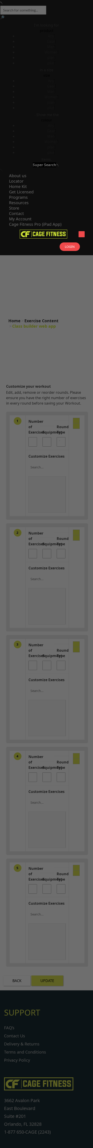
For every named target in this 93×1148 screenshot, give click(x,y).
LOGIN (70, 246)
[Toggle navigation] (82, 234)
